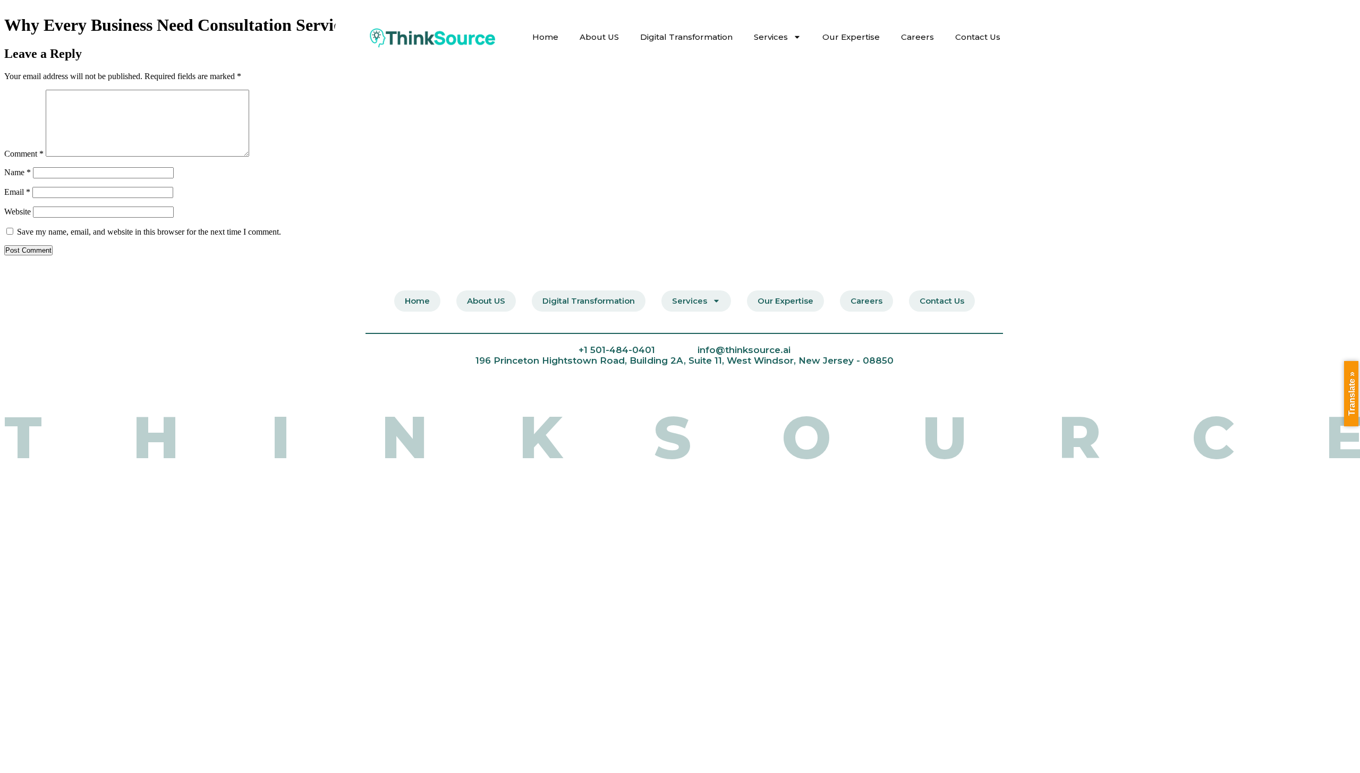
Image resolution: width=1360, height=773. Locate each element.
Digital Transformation (686, 37)
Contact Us (977, 37)
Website (17, 211)
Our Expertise (851, 37)
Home (545, 37)
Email (17, 191)
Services (771, 37)
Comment (24, 153)
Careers (917, 37)
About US (599, 37)
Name (17, 172)
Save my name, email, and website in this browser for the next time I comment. (149, 231)
